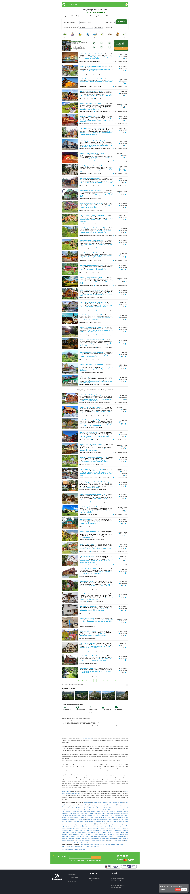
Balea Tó (80, 809)
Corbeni (75, 819)
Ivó (127, 823)
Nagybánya (76, 842)
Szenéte (84, 832)
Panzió (81, 844)
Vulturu (94, 842)
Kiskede (102, 826)
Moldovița (93, 811)
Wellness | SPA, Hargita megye (102, 98)
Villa (106, 844)
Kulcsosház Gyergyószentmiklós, (88, 136)
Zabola (70, 817)
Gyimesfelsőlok (65, 832)
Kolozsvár (119, 811)
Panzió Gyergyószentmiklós (87, 98)
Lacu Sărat (83, 830)
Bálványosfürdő (119, 802)
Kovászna (125, 809)
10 (111, 680)
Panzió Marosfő (84, 539)
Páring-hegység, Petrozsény (100, 830)
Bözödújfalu (92, 821)
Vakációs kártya (75, 27)
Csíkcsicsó (100, 806)
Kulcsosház (96, 844)
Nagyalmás (86, 804)
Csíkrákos (125, 811)
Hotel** (118, 844)
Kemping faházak (90, 846)
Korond (85, 806)
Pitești (89, 838)
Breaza (123, 832)
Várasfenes (71, 823)
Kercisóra (120, 817)
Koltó (108, 823)
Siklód (73, 826)
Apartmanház (76, 846)
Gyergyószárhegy (66, 815)
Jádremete (117, 815)
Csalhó (91, 817)
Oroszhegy (92, 823)
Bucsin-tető (112, 802)
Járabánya (64, 838)
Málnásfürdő (85, 826)
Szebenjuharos (81, 819)
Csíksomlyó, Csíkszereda (95, 807)
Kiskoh (94, 815)
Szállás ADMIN (114, 876)
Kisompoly (103, 823)
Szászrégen (125, 825)
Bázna (77, 830)
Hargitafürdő (65, 809)
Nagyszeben (117, 813)
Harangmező (82, 825)
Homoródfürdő (65, 819)
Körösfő (90, 828)
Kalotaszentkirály (85, 813)
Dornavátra (64, 817)
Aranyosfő (78, 826)
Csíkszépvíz (125, 828)
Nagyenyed (110, 813)
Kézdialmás (84, 828)
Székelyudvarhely (96, 802)
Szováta (102, 809)
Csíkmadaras (82, 840)
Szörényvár (112, 811)
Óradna (70, 834)
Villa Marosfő (83, 601)
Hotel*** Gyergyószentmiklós (87, 148)
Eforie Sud (76, 811)
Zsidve (108, 840)
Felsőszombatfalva (66, 807)
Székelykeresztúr (123, 821)
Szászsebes (110, 828)
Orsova (88, 819)
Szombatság (65, 836)
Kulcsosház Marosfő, (85, 589)
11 (115, 680)
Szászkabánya (115, 809)
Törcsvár (115, 821)
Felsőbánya (76, 828)
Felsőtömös (117, 828)
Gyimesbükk (76, 821)
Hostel (121, 844)
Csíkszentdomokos (114, 807)
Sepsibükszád (108, 826)
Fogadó (97, 846)
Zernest (86, 807)
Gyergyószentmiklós (67, 804)
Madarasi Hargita (66, 825)
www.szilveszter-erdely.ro (86, 738)
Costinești (99, 819)
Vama (126, 806)
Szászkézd (111, 836)
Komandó (120, 819)
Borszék (126, 817)
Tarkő (122, 840)
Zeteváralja (73, 806)
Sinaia (81, 834)
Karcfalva (116, 826)
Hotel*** (102, 844)
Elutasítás (178, 889)
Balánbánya (94, 840)
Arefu (105, 834)
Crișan (87, 817)
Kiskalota (117, 832)
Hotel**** (83, 846)
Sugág (86, 836)
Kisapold (81, 842)
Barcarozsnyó (113, 804)
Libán (63, 811)
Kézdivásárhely (78, 823)
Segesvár (89, 815)
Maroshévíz (121, 804)
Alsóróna (103, 828)
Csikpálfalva (86, 823)
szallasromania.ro (71, 4)
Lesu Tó (84, 815)
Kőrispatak (64, 823)
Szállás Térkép (92, 876)
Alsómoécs (125, 836)
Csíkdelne (95, 834)
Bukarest (100, 832)
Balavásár (102, 838)
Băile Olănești (124, 815)
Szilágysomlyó (104, 836)
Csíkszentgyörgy (66, 826)
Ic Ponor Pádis (94, 826)
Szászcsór (113, 823)
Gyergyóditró (118, 836)
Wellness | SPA (67, 27)
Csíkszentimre (72, 836)
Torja (104, 832)
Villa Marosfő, (83, 526)
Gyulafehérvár (124, 813)
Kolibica (92, 804)
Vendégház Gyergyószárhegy (87, 402)
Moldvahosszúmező (85, 811)
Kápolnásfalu (65, 813)
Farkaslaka (105, 807)
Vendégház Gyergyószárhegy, (87, 427)
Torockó (126, 802)
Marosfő (107, 815)
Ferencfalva (68, 811)
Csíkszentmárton (116, 825)
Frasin (85, 842)
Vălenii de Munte (99, 825)
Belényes (117, 838)
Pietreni (91, 836)
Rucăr (69, 838)
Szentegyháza (95, 809)
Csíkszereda (114, 817)
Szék (71, 819)
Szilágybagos (88, 834)
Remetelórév (111, 834)
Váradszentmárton (91, 832)
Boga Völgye (102, 817)
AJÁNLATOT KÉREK (120, 48)
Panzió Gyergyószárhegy (86, 415)
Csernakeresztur (100, 821)
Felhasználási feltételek (116, 883)
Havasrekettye (87, 809)
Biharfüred (112, 806)
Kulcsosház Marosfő (85, 551)
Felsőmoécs (109, 821)
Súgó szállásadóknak (116, 880)
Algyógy (108, 838)
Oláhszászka (90, 825)
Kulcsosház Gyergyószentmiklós (88, 235)
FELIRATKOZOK (96, 857)
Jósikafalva (108, 809)
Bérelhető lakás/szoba (67, 846)
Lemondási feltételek (116, 890)
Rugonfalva (81, 817)
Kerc (127, 826)
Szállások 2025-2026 (66, 791)
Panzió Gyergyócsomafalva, (87, 452)
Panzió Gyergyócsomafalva (87, 477)
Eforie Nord (100, 815)
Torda (78, 806)
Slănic (126, 840)
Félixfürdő (106, 806)
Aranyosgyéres (124, 838)
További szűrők (107, 27)
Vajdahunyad (108, 825)
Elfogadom (184, 889)
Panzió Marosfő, (84, 626)
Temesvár (93, 819)
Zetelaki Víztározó (121, 823)
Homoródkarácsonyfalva (122, 834)
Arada (119, 840)
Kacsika (76, 840)
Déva (108, 817)
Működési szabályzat (116, 887)
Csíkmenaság (69, 840)
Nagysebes (96, 828)
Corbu (110, 830)
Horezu (88, 840)
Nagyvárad (75, 804)
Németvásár (114, 840)
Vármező (122, 826)
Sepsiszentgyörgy (73, 809)
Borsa (89, 802)
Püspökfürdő (68, 821)
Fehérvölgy (100, 811)
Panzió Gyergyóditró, (85, 514)
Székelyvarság (84, 821)
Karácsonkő (76, 834)
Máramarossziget (76, 815)
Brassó (86, 802)
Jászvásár (84, 838)
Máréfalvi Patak (80, 807)
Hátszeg (106, 811)
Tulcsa (111, 815)
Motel (91, 844)
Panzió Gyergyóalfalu (85, 439)
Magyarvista (65, 830)
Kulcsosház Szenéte (85, 502)
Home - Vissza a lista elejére (73, 684)
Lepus (70, 813)
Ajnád (72, 838)
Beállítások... (163, 889)
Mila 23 (70, 842)
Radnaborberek (110, 832)
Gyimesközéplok (123, 807)
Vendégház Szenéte (85, 489)
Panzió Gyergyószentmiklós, (87, 74)
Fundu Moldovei (120, 806)
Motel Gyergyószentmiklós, (86, 61)
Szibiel (99, 813)
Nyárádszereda (65, 806)
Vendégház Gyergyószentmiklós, (88, 185)
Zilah (81, 806)
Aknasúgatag (93, 813)
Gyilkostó (104, 813)
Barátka (112, 838)
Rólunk (90, 880)
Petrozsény (89, 830)
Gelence (98, 823)
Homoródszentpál (101, 840)
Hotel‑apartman (111, 844)
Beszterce (71, 830)
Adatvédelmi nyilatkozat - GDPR (118, 885)
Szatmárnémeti (95, 838)
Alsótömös (75, 817)
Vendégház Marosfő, (85, 576)
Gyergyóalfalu (76, 813)
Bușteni (108, 804)
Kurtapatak (78, 832)
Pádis (103, 804)
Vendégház (87, 844)
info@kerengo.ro (72, 874)
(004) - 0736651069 (73, 877)
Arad (121, 809)
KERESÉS (122, 21)
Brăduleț (90, 842)
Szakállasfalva (80, 836)
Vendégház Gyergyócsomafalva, (88, 464)
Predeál (110, 819)
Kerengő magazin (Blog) (94, 878)
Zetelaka (96, 817)
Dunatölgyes (75, 825)
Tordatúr (64, 840)
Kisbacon (104, 819)
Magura (101, 834)
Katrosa (81, 804)
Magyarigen (78, 838)
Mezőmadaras (117, 830)
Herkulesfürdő (98, 804)
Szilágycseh (125, 830)
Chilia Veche (65, 842)
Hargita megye (96, 61)
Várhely (72, 832)
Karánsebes (97, 836)
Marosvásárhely (92, 806)
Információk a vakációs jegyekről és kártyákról (73, 849)
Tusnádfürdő (105, 802)
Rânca (126, 804)
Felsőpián (115, 819)
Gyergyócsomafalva (67, 828)
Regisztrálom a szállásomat (117, 878)
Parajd (73, 807)
